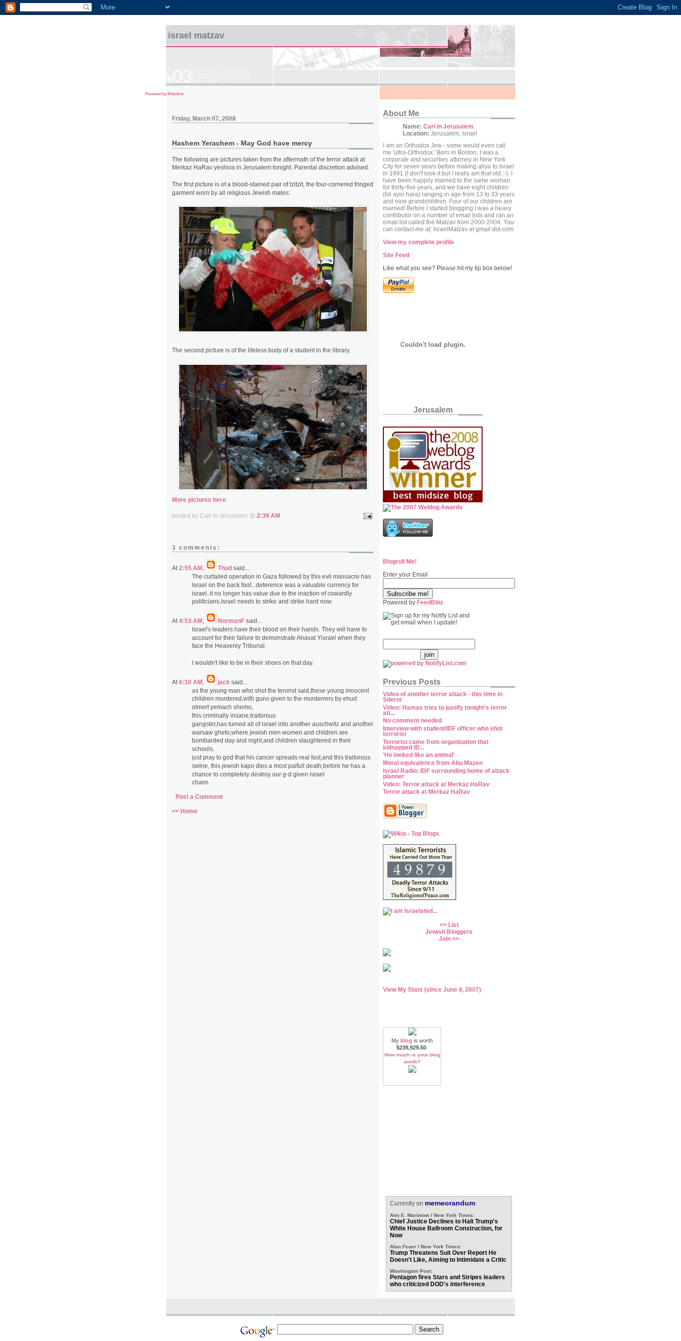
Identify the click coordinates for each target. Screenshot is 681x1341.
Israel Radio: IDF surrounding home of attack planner (446, 773)
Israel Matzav (196, 35)
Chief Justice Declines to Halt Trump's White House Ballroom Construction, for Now (446, 1228)
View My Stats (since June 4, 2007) (432, 989)
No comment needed (412, 720)
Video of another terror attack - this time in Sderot (443, 697)
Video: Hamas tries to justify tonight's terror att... (445, 710)
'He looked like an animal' (419, 754)
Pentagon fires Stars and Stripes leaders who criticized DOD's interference (447, 1281)
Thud (225, 568)
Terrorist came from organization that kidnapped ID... (436, 745)
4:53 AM (190, 620)
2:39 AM (268, 515)
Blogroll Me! (400, 561)
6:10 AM (190, 682)
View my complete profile (418, 242)
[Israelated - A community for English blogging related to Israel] (410, 910)
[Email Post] (366, 515)
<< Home (184, 811)
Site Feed (396, 255)
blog (406, 1040)
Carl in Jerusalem (448, 126)
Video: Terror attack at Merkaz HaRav (436, 784)
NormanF (231, 620)
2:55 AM (190, 568)
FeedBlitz (430, 602)
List (453, 924)
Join (445, 938)
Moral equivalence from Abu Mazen (433, 762)
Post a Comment (199, 796)
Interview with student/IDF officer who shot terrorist (443, 731)
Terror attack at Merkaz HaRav (426, 791)
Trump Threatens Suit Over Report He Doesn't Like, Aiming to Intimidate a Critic (448, 1256)
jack (224, 682)
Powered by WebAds (164, 94)
